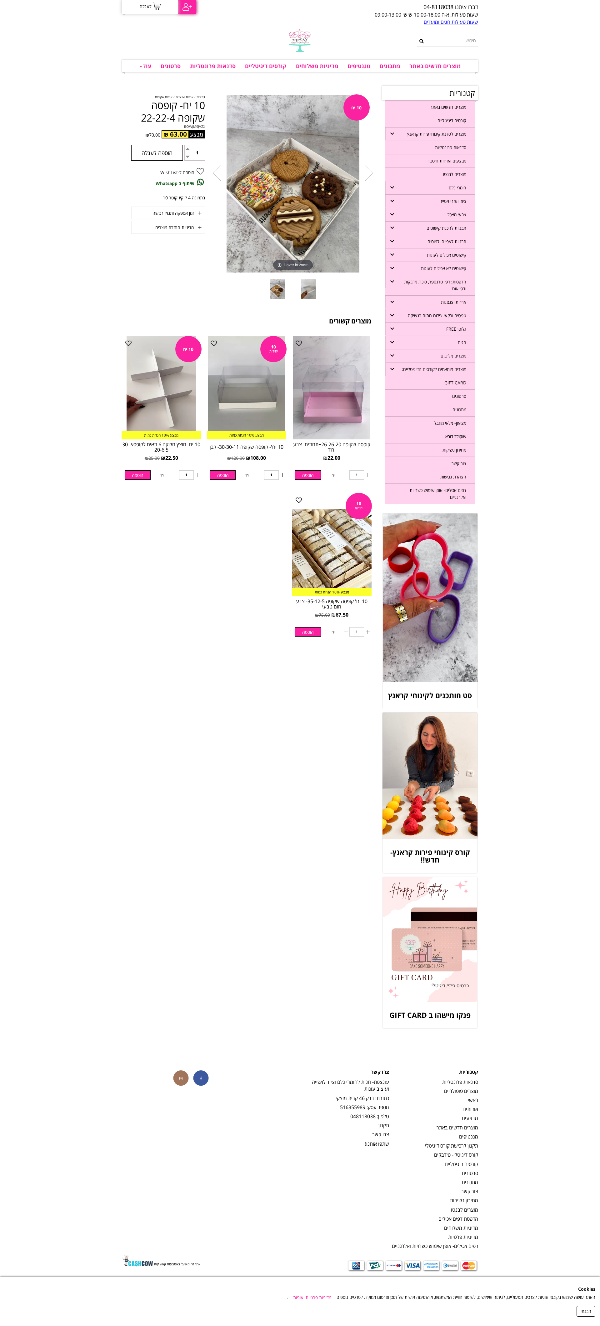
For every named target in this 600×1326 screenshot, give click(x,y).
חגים (462, 342)
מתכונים (390, 66)
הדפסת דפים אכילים (458, 1218)
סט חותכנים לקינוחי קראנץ (430, 695)
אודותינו (470, 1109)
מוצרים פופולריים (461, 1091)
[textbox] (361, 7)
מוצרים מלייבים (453, 356)
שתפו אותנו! (377, 1143)
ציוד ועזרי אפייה (452, 201)
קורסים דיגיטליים (266, 66)
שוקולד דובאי (455, 436)
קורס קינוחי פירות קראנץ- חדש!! (430, 856)
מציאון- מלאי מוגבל (450, 423)
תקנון (383, 1125)
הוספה (308, 475)
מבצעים (470, 1118)
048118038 (363, 1116)
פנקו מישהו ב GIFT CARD (430, 1015)
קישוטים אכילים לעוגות (446, 255)
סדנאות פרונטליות (213, 66)
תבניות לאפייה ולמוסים (447, 241)
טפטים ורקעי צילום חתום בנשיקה (437, 315)
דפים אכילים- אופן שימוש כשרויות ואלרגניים (438, 493)
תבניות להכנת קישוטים (446, 228)
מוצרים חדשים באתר (435, 66)
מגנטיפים (359, 66)
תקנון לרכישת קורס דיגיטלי (451, 1145)
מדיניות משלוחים (317, 66)
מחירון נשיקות (454, 450)
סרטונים (171, 66)
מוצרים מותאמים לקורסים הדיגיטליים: (434, 369)
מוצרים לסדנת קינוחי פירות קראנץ (436, 134)
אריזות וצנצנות (453, 302)
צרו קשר (380, 1134)
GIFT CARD (455, 383)
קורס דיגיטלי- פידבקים (456, 1154)
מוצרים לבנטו (454, 174)
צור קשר (459, 463)
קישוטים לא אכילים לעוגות (443, 268)
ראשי (473, 1100)
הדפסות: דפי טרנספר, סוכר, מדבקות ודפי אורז (435, 285)
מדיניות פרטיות (463, 1236)
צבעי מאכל (457, 215)
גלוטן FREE (456, 329)
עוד (147, 66)
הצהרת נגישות (453, 477)
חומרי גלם (457, 188)
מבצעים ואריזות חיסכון (447, 161)
